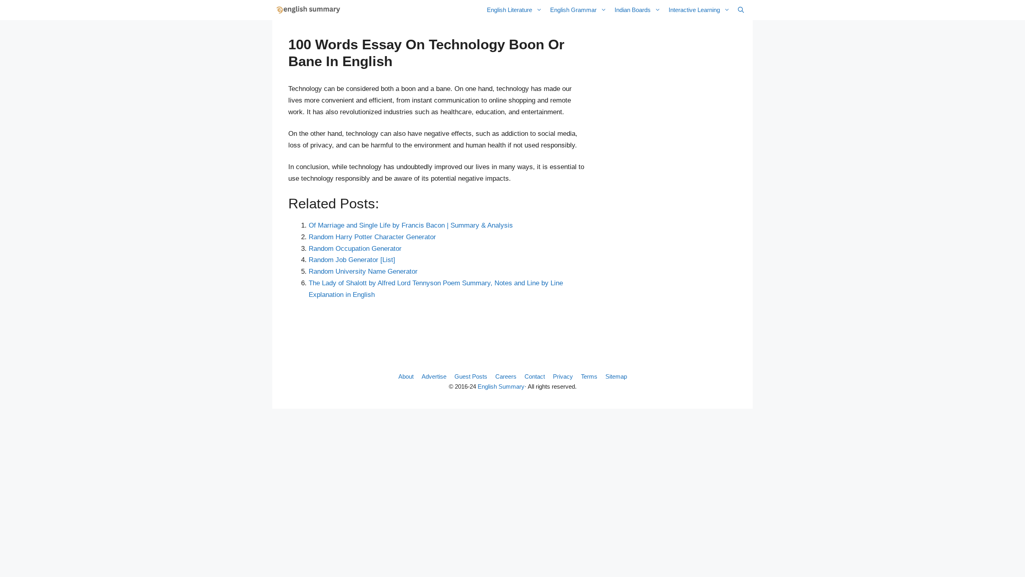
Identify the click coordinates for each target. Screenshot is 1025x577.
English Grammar (573, 9)
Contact (535, 376)
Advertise (434, 376)
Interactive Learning (694, 9)
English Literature (509, 9)
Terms (589, 376)
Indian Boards (633, 9)
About (406, 376)
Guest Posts (470, 376)
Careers (506, 376)
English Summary (501, 386)
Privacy (563, 376)
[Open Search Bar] (741, 10)
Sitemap (616, 376)
